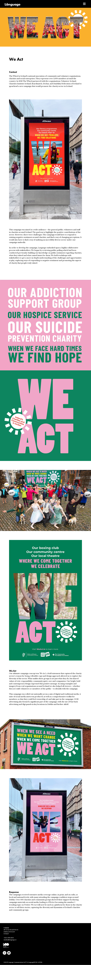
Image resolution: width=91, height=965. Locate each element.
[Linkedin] (9, 953)
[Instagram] (4, 953)
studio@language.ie (10, 940)
